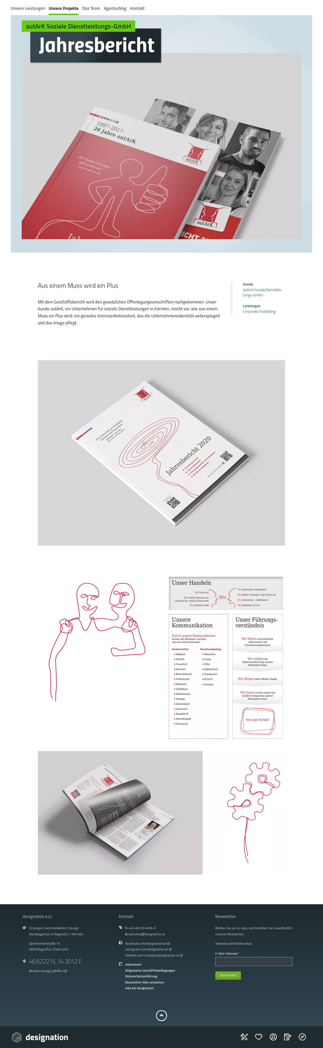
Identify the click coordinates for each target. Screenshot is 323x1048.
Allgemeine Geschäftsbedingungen (150, 970)
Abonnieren (228, 975)
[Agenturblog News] (291, 1039)
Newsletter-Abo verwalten (144, 982)
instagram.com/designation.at (146, 949)
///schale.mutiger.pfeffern (46, 971)
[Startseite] (40, 1037)
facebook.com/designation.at (146, 943)
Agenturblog (115, 9)
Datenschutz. (243, 943)
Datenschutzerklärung (141, 976)
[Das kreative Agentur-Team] (276, 1039)
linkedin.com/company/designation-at (152, 955)
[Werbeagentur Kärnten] (305, 1039)
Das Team (91, 9)
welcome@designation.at (146, 934)
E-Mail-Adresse (227, 953)
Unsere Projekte (63, 9)
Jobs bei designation (139, 988)
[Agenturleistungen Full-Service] (247, 1039)
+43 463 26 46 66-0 (142, 928)
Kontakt (137, 9)
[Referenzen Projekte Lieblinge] (261, 1039)
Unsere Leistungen (28, 9)
